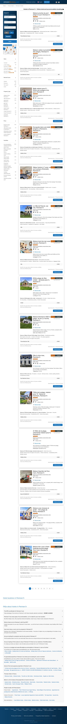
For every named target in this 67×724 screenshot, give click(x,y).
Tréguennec (35, 371)
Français (12, 709)
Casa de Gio (55, 695)
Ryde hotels (32, 682)
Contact (54, 715)
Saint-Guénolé (36, 65)
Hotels (4, 5)
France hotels (11, 5)
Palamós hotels (47, 682)
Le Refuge (30, 691)
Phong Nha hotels (25, 682)
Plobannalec (35, 409)
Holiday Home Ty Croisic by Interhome (21, 651)
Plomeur (34, 184)
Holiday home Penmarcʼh (7, 96)
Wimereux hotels (8, 676)
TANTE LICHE (13, 662)
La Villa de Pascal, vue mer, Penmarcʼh (40, 207)
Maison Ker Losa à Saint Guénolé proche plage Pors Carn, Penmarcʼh (41, 548)
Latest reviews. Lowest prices (9, 14)
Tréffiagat (35, 220)
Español (17, 709)
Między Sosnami (8, 696)
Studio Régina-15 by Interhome (44, 689)
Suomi (54, 709)
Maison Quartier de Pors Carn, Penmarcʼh (41, 472)
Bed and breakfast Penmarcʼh (6, 105)
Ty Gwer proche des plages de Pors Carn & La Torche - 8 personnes (20, 668)
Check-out (6, 25)
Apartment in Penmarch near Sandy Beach (46, 660)
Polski (39, 709)
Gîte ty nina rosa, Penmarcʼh (39, 356)
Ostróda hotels (8, 683)
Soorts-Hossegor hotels (17, 683)
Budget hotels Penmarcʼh (7, 125)
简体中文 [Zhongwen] (49, 710)
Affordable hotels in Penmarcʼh (7, 128)
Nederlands (33, 709)
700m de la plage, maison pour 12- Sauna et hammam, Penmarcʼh (42, 394)
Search (8, 36)
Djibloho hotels (35, 700)
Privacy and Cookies (16, 715)
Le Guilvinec (35, 144)
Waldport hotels (28, 683)
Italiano (27, 709)
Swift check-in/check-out (6, 161)
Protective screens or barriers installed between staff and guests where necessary (8, 167)
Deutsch (6, 709)
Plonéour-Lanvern (37, 485)
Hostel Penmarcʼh (7, 113)
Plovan (34, 564)
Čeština (20, 710)
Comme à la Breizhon (57, 651)
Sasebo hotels (8, 682)
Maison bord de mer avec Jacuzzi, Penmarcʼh (41, 242)
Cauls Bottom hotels (18, 700)
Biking (5, 152)
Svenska (60, 709)
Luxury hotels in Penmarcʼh (7, 135)
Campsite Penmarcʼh (6, 115)
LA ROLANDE (8, 653)
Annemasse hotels (38, 676)
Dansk (15, 710)
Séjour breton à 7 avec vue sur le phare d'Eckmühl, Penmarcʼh (42, 169)
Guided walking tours (7, 154)
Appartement (15, 689)
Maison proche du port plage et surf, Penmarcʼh (41, 14)
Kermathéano (36, 106)
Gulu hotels (52, 700)
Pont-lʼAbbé (35, 525)
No (11, 32)
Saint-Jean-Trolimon (37, 332)
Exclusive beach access (7, 176)
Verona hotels (39, 682)
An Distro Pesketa (57, 670)
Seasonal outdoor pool (7, 179)
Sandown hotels (55, 682)
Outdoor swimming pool (7, 172)
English (40, 2)
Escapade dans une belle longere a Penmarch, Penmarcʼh (41, 128)
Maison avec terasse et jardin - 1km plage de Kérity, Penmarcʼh (41, 509)
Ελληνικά (25, 710)
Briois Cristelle (8, 651)
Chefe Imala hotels (44, 700)
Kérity (34, 28)
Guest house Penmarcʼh (6, 108)
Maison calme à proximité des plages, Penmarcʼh (41, 51)
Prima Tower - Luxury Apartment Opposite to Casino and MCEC (29, 695)
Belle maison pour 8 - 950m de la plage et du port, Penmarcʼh (41, 90)
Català (22, 709)
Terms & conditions (28, 715)
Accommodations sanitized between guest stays (8, 146)
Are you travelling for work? (9, 30)
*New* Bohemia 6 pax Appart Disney (27, 689)
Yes (6, 32)
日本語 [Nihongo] (38, 710)
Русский (31, 710)
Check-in (5, 20)
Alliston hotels (27, 700)
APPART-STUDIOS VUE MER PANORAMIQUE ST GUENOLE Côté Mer (37, 670)
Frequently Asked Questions (42, 715)
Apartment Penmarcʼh (6, 101)
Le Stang (35, 295)
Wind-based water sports (6, 157)
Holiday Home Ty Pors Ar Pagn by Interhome (41, 651)
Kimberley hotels (16, 682)
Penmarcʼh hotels (19, 5)
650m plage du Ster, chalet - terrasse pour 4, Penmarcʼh (41, 279)
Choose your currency (30, 2)
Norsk (50, 709)
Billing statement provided (7, 149)
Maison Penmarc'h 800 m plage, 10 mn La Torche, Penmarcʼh (41, 318)
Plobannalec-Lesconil (37, 448)
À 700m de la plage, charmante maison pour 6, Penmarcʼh (42, 432)
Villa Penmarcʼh (7, 98)
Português (45, 709)
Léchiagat (35, 257)
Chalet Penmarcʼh (7, 111)
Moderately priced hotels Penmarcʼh (8, 132)
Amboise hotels (16, 676)
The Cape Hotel (48, 695)
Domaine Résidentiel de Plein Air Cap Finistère (47, 668)
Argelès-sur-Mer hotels (48, 676)
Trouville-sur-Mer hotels (27, 676)
